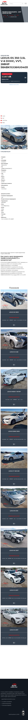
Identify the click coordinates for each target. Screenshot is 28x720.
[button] (26, 126)
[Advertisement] (14, 38)
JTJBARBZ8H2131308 (14, 555)
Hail (3, 118)
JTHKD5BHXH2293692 (14, 476)
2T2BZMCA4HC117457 (14, 516)
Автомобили (11, 15)
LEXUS (17, 15)
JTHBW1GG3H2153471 (14, 436)
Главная (4, 15)
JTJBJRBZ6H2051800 (14, 317)
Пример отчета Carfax (14, 84)
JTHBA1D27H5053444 (14, 595)
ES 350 (6, 16)
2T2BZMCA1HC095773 (14, 396)
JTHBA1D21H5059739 (14, 635)
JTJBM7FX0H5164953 (14, 357)
